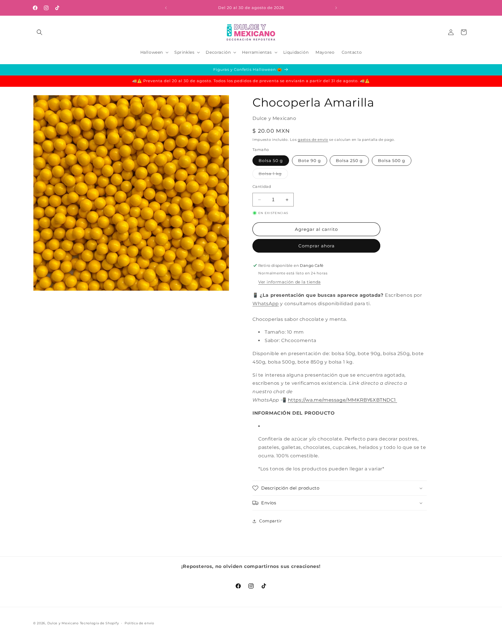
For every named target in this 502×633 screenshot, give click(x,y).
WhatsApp (265, 303)
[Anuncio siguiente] (336, 7)
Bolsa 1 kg (273, 175)
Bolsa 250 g (349, 160)
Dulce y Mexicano (63, 623)
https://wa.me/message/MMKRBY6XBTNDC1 (342, 400)
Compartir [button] (270, 521)
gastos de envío (313, 139)
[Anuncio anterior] (165, 7)
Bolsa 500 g (391, 160)
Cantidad (261, 186)
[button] (39, 32)
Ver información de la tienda (289, 282)
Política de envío (139, 623)
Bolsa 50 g (271, 160)
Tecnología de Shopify (99, 623)
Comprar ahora (316, 246)
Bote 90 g (309, 160)
